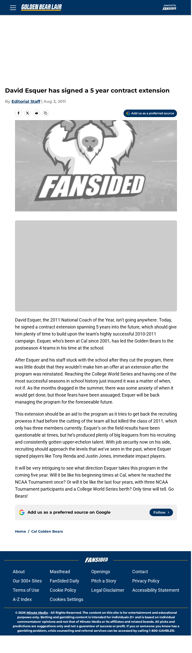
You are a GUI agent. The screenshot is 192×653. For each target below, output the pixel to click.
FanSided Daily (64, 580)
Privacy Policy (146, 580)
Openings (100, 571)
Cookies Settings (66, 599)
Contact (140, 571)
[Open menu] (13, 8)
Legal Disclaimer (107, 590)
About (19, 571)
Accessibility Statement (155, 590)
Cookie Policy (63, 590)
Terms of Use (26, 590)
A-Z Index (22, 599)
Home (20, 531)
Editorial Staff (26, 101)
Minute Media (37, 612)
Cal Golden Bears (47, 531)
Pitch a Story (103, 580)
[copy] (45, 113)
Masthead (60, 571)
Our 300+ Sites (27, 580)
